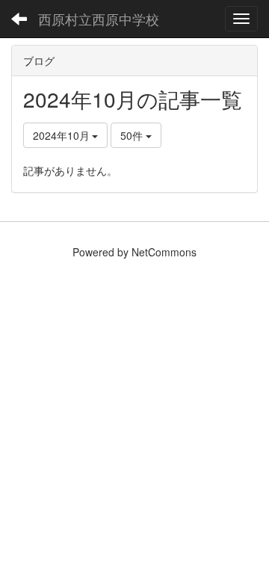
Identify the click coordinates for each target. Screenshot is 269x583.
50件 (133, 135)
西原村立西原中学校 (98, 18)
